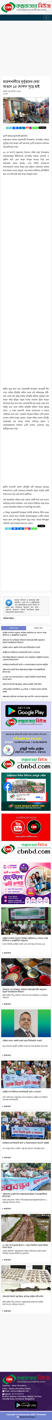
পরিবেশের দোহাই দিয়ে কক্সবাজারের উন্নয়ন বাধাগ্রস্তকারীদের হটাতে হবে (24, 1195)
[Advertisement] (26, 49)
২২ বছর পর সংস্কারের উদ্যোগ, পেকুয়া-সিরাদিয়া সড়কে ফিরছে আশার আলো (25, 1246)
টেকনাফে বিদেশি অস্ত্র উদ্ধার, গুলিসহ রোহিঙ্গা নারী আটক (22, 684)
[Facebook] (16, 128)
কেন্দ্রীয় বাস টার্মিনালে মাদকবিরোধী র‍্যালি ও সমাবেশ (21, 652)
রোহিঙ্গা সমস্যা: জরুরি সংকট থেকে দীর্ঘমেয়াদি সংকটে (21, 647)
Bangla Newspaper (27, 1417)
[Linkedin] (22, 128)
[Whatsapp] (35, 128)
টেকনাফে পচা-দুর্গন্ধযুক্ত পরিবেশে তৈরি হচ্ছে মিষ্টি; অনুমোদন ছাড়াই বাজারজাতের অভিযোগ (24, 990)
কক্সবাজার (7, 953)
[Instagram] (29, 128)
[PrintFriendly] (9, 128)
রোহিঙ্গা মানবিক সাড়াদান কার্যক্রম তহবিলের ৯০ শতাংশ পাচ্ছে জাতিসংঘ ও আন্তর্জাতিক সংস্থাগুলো (24, 634)
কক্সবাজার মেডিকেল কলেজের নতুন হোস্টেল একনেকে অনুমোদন (25, 696)
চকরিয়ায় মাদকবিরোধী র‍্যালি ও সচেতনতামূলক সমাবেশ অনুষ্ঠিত (25, 664)
